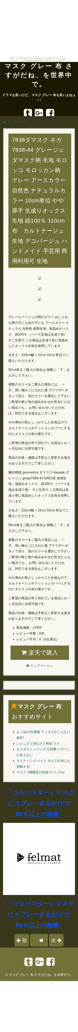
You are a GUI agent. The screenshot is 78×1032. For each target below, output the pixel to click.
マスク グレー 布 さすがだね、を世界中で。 (39, 75)
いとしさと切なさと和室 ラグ (38, 743)
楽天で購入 (42, 652)
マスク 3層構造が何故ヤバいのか (40, 772)
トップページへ (18, 122)
